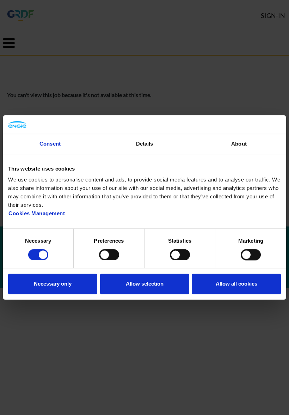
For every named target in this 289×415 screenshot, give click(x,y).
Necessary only (53, 284)
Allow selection (145, 284)
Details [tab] (144, 144)
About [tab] (239, 144)
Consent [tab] (50, 144)
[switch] (109, 254)
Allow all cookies (236, 284)
